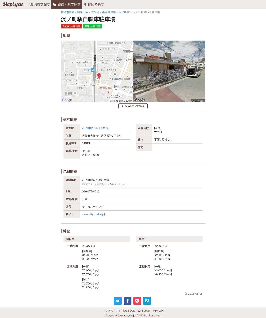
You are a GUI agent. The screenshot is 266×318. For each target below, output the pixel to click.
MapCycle (13, 4)
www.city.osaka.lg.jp (94, 214)
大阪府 (86, 135)
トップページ (110, 310)
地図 (147, 310)
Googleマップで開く (134, 106)
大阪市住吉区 (98, 135)
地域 (124, 310)
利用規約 (158, 310)
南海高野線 (102, 128)
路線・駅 (135, 310)
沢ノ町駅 (87, 128)
